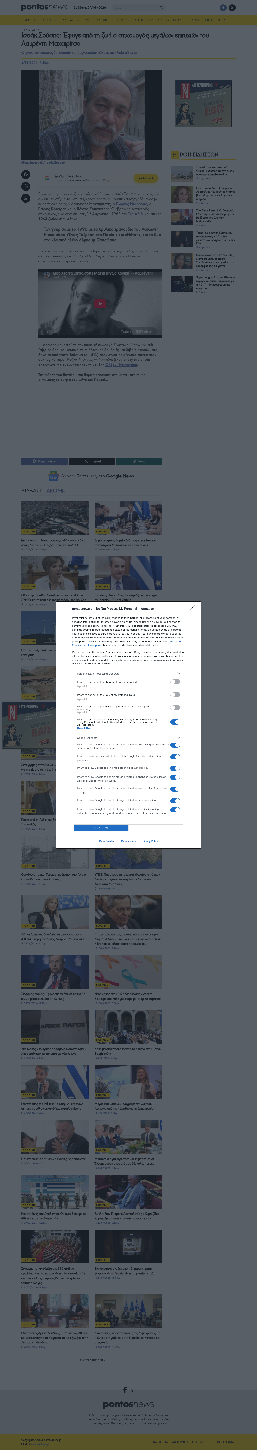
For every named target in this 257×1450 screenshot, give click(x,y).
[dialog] (128, 725)
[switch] (175, 681)
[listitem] (128, 673)
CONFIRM (101, 828)
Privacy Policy (150, 841)
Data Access (128, 841)
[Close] (193, 609)
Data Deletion (107, 841)
